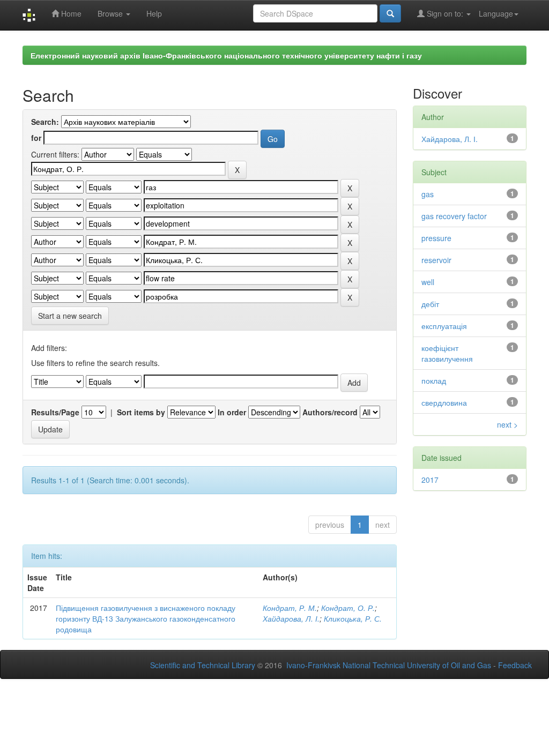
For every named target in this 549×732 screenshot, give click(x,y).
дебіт (430, 303)
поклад (433, 380)
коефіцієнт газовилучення (447, 353)
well (427, 282)
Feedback (515, 665)
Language (496, 13)
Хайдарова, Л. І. (291, 618)
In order (232, 412)
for (36, 137)
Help (154, 13)
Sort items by (141, 412)
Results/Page (55, 412)
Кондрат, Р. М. (290, 607)
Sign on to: (445, 13)
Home (70, 13)
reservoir (436, 260)
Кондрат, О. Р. (348, 607)
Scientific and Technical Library (202, 665)
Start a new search (70, 315)
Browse (111, 13)
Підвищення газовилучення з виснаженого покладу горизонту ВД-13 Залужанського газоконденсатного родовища (145, 618)
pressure (436, 238)
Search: (45, 121)
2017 (430, 479)
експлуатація (444, 325)
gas (427, 194)
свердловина (444, 402)
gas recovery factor (454, 216)
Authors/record (330, 412)
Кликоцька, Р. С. (353, 618)
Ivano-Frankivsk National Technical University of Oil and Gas (388, 665)
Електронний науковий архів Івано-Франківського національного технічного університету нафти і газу (226, 55)
